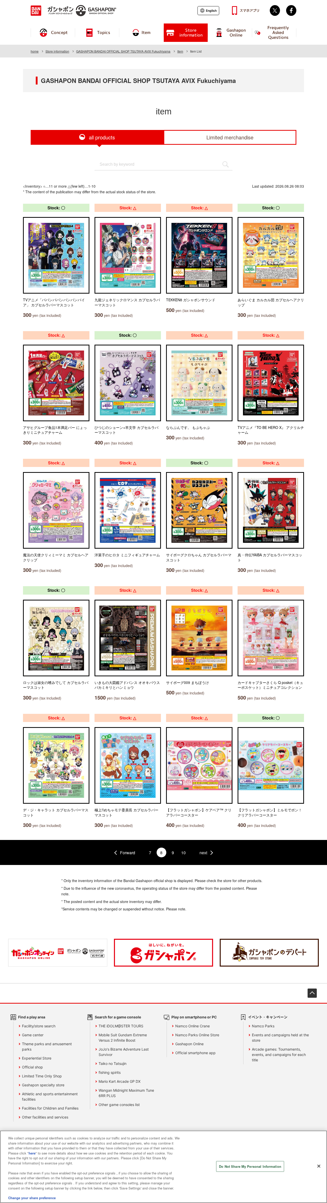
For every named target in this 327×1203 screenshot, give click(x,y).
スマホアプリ (250, 10)
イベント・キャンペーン (267, 1017)
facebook (291, 10)
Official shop (32, 1067)
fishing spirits (110, 1072)
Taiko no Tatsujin (112, 1063)
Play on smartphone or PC (194, 1017)
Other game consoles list (119, 1104)
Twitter (275, 10)
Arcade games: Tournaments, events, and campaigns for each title (279, 1054)
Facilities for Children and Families (50, 1108)
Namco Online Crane (192, 1026)
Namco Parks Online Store (197, 1035)
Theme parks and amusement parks (47, 1046)
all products (102, 137)
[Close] (318, 1166)
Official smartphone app (195, 1053)
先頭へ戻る (312, 993)
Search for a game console (118, 1017)
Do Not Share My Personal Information (250, 1166)
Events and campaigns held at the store (280, 1037)
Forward (127, 853)
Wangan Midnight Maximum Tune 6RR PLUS (126, 1093)
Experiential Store (36, 1058)
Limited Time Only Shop (42, 1076)
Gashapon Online (189, 1044)
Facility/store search (38, 1026)
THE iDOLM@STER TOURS (121, 1026)
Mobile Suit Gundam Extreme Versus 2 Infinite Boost (123, 1037)
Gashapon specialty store (43, 1085)
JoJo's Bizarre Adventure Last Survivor (124, 1052)
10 (183, 853)
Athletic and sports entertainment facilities (50, 1096)
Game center (32, 1035)
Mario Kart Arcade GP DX (120, 1081)
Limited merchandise (229, 137)
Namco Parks (263, 1026)
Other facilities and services (45, 1117)
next (203, 853)
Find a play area (31, 1017)
